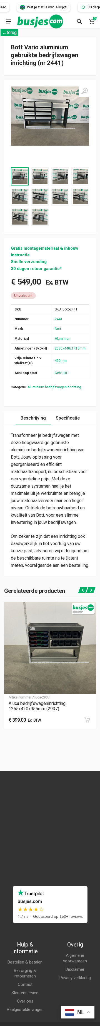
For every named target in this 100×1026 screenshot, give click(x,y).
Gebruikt (61, 373)
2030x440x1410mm (70, 348)
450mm (61, 361)
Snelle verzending (29, 261)
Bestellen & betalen (25, 962)
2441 (58, 319)
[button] (87, 720)
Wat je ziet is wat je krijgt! (40, 7)
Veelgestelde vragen (25, 1009)
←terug (9, 32)
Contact (25, 984)
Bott (58, 329)
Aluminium (63, 339)
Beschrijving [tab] (33, 418)
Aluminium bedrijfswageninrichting (54, 387)
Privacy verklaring (75, 977)
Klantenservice (25, 992)
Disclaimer (75, 969)
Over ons (25, 1001)
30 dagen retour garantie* (36, 268)
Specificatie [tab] (68, 418)
